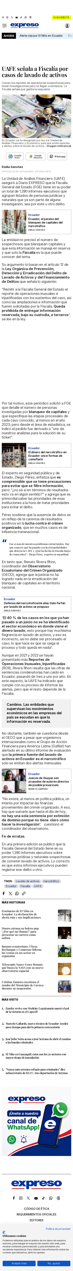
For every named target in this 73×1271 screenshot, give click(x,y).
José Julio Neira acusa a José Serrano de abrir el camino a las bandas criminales (38, 1040)
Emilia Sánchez (12, 166)
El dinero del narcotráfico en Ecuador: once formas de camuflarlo (47, 455)
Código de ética (36, 1208)
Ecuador (11, 886)
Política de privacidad (58, 1228)
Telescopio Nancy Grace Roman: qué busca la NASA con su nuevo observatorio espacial (22, 968)
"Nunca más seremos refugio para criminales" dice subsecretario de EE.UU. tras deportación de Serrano (37, 1071)
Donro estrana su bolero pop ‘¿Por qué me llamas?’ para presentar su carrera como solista (20, 933)
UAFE (38, 886)
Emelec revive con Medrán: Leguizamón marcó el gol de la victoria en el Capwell (37, 1010)
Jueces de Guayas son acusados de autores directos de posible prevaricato (48, 781)
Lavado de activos (28, 881)
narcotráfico (51, 881)
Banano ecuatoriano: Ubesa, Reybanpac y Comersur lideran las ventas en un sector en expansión (21, 951)
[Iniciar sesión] (67, 26)
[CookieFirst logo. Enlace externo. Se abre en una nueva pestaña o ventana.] (4, 1232)
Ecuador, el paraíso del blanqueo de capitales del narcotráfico (45, 222)
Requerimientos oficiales (36, 1214)
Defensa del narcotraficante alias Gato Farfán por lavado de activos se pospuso (34, 604)
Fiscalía (25, 886)
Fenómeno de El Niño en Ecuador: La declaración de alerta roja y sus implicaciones (21, 914)
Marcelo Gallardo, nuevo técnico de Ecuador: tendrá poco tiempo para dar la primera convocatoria (37, 1025)
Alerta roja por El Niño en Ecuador (41, 35)
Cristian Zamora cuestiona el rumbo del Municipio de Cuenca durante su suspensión (22, 985)
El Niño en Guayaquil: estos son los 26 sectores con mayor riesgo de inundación (36, 1055)
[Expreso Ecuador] (36, 1188)
